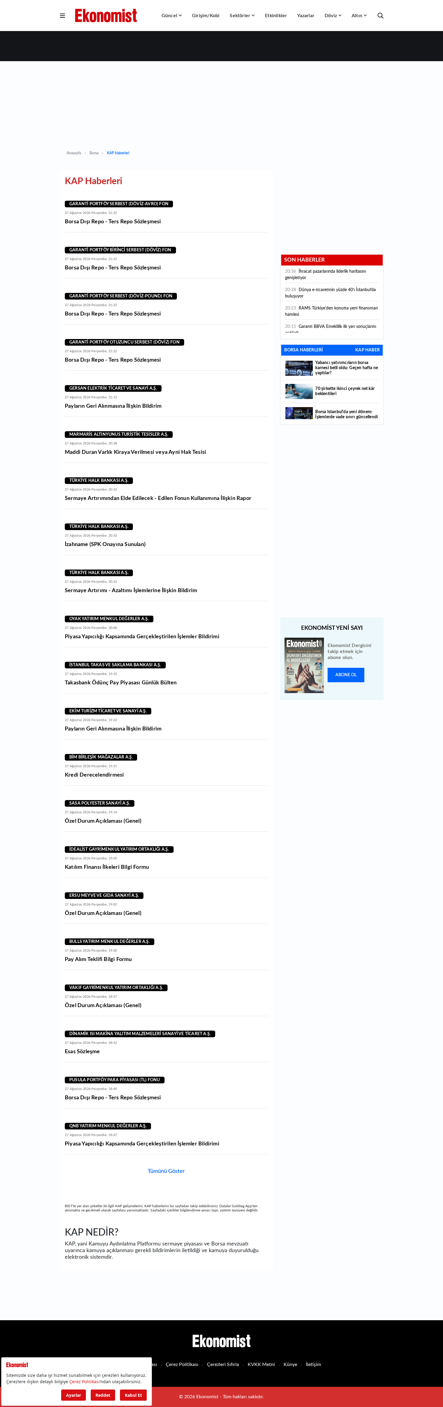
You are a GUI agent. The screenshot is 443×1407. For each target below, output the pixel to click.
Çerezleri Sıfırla (223, 1364)
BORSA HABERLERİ (303, 350)
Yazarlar (305, 15)
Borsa (94, 153)
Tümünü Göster (166, 1171)
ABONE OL (346, 675)
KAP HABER (367, 350)
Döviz (331, 15)
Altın (357, 15)
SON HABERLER (304, 260)
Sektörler (240, 15)
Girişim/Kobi (205, 15)
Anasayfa (74, 153)
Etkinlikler (276, 15)
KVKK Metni (261, 1364)
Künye (290, 1364)
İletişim (313, 1364)
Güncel (169, 15)
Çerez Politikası (182, 1364)
